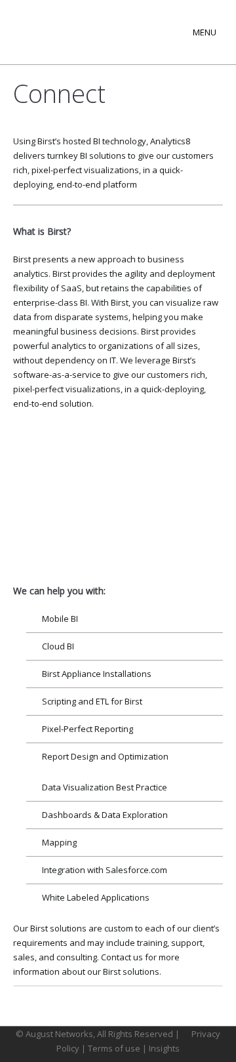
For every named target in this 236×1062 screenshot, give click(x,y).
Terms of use (115, 1048)
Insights (164, 1048)
